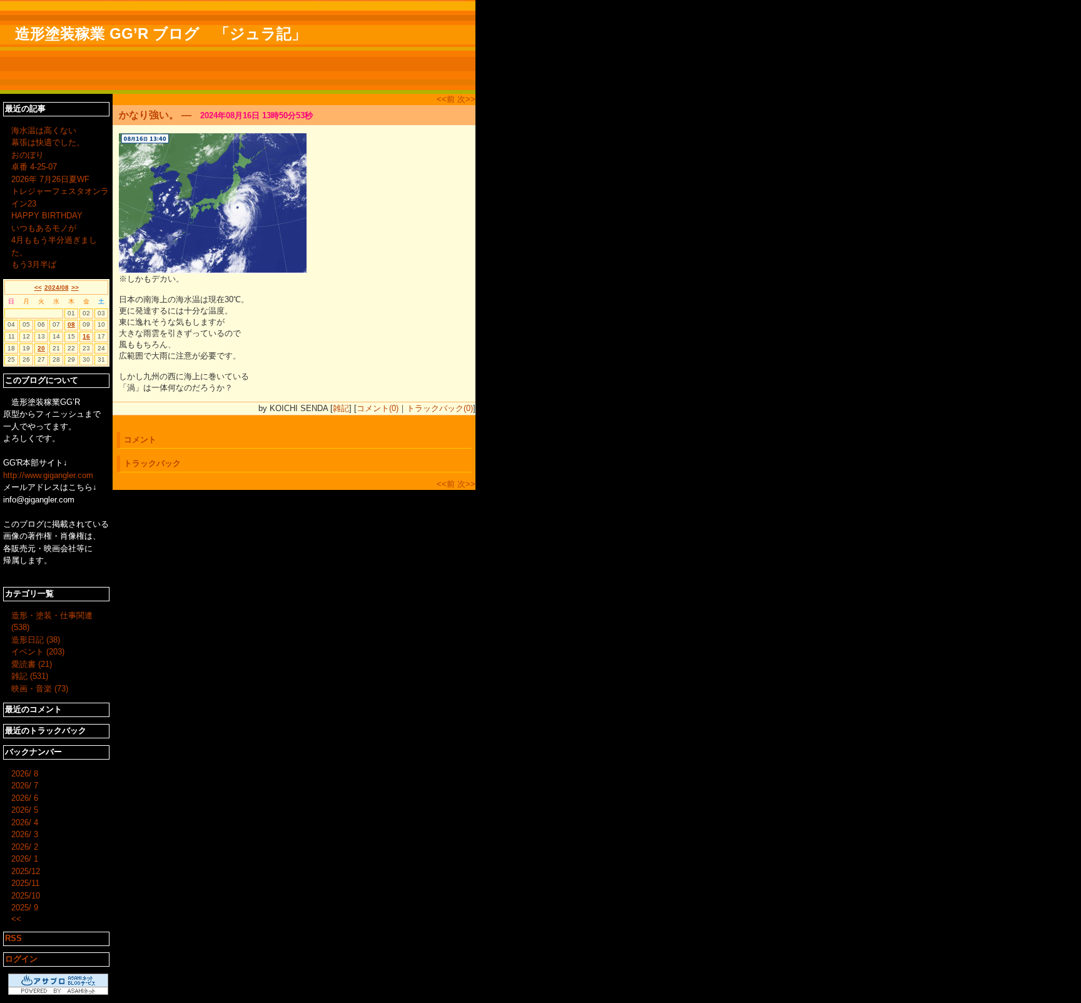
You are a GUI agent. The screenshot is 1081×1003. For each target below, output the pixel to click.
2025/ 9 (24, 907)
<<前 (447, 99)
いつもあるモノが (43, 228)
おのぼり (27, 155)
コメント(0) (377, 408)
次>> (466, 99)
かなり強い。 (149, 114)
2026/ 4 (24, 822)
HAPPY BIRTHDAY (47, 215)
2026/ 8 (24, 773)
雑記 (341, 408)
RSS (13, 938)
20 (41, 348)
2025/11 (25, 883)
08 (71, 324)
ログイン (21, 959)
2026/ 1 (24, 858)
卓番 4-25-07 (34, 166)
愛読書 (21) (31, 664)
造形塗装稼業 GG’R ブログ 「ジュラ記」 (161, 33)
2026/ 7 (24, 785)
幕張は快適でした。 (47, 142)
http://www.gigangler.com (48, 475)
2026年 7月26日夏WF (50, 179)
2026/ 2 (24, 847)
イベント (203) (37, 651)
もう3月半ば (33, 264)
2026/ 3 (24, 834)
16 (86, 336)
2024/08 (56, 287)
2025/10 (25, 895)
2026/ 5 (24, 810)
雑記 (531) (29, 676)
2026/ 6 (24, 798)
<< (38, 287)
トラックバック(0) (440, 408)
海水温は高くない (43, 130)
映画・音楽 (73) (39, 688)
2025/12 (25, 871)
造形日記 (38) (35, 639)
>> (75, 287)
